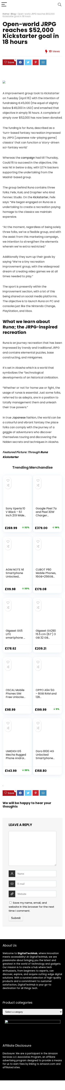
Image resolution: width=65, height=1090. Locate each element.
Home (6, 13)
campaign (28, 158)
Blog (13, 13)
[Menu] (4, 4)
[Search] (59, 4)
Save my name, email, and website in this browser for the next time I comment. (31, 907)
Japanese (19, 418)
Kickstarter (40, 197)
